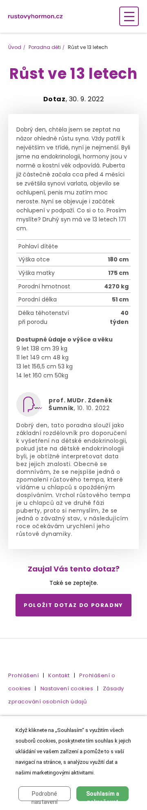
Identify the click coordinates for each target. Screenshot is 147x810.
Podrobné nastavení (44, 795)
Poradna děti (45, 47)
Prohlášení (23, 675)
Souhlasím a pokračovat (102, 795)
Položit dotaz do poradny (73, 605)
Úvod (14, 47)
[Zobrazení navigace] (129, 16)
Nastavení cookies (67, 688)
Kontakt (59, 675)
